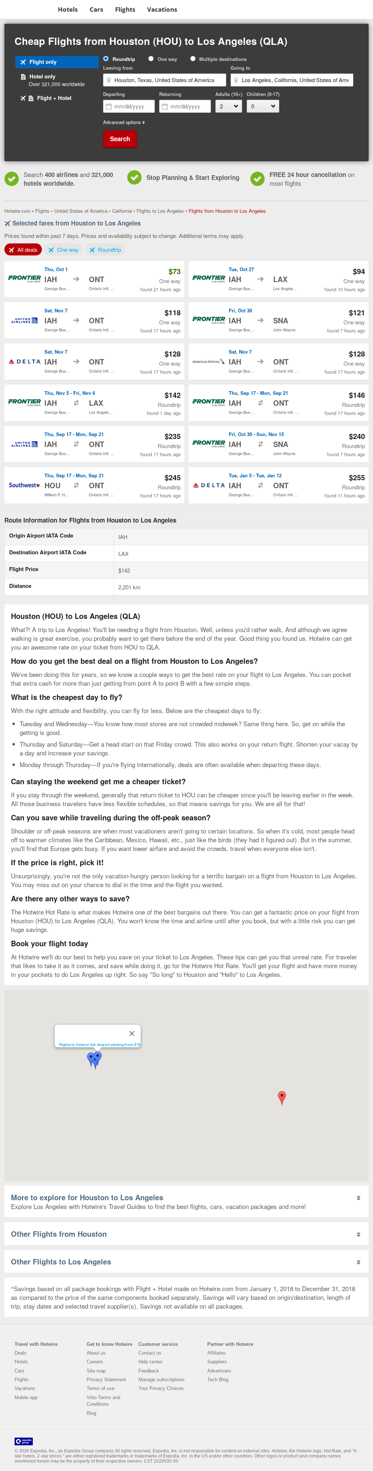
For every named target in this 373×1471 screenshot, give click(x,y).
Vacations (162, 9)
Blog (91, 1413)
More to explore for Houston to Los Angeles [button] (87, 1197)
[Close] (132, 1033)
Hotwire (27, 9)
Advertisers (219, 1371)
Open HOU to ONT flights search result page (94, 485)
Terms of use (100, 1388)
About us (96, 1353)
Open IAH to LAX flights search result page (279, 279)
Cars (96, 9)
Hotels (68, 9)
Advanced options (122, 122)
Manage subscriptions (161, 1379)
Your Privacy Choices (161, 1388)
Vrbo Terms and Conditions (103, 1401)
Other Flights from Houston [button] (59, 1234)
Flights (125, 9)
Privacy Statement (106, 1379)
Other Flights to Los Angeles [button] (61, 1261)
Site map (96, 1371)
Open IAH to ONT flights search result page (94, 279)
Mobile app (26, 1397)
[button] (282, 1098)
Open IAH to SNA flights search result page (279, 320)
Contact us (149, 1353)
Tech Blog (217, 1379)
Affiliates (216, 1353)
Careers (95, 1361)
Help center (150, 1361)
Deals (21, 1353)
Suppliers (217, 1361)
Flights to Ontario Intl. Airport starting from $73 (100, 1045)
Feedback (148, 1371)
